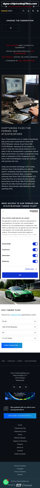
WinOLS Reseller (20, 438)
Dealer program (20, 454)
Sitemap (20, 474)
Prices (20, 435)
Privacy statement (20, 471)
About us (20, 447)
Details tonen (29, 269)
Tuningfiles (20, 469)
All (11, 28)
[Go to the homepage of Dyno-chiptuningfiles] (20, 4)
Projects (20, 444)
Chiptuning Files (20, 428)
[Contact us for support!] (6, 482)
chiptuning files (15, 315)
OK (20, 275)
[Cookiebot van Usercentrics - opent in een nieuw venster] (30, 211)
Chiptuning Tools (20, 431)
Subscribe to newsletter (19, 415)
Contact (20, 451)
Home (3, 361)
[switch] (35, 249)
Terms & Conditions (20, 466)
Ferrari (19, 361)
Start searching (11, 345)
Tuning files (11, 361)
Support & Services (20, 441)
